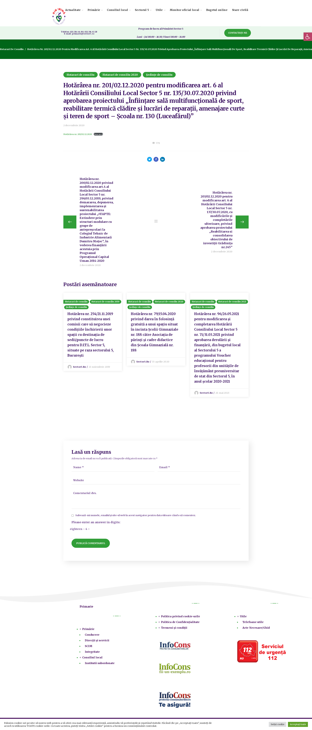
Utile (243, 616)
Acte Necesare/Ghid (256, 627)
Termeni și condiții (174, 627)
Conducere (92, 634)
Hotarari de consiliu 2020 (120, 74)
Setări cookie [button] (277, 724)
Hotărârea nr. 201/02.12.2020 (77, 134)
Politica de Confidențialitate (180, 622)
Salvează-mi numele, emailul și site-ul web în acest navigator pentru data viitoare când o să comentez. (135, 515)
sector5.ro (79, 366)
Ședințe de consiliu (159, 74)
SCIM (88, 646)
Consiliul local (92, 657)
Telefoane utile (253, 622)
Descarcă (98, 134)
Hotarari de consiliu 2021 (232, 301)
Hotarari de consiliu (80, 74)
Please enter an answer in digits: (96, 522)
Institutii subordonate (100, 663)
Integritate (92, 651)
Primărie (88, 629)
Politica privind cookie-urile (180, 616)
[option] (92, 332)
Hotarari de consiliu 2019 (105, 301)
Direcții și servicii (97, 640)
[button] (308, 36)
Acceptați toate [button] (298, 724)
